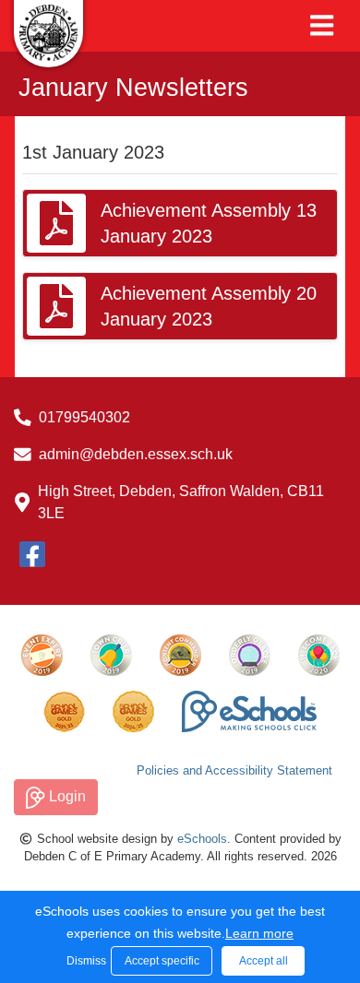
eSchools (202, 839)
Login (65, 796)
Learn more (259, 933)
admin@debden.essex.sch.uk (136, 454)
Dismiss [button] (84, 960)
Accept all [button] (263, 960)
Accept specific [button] (162, 960)
